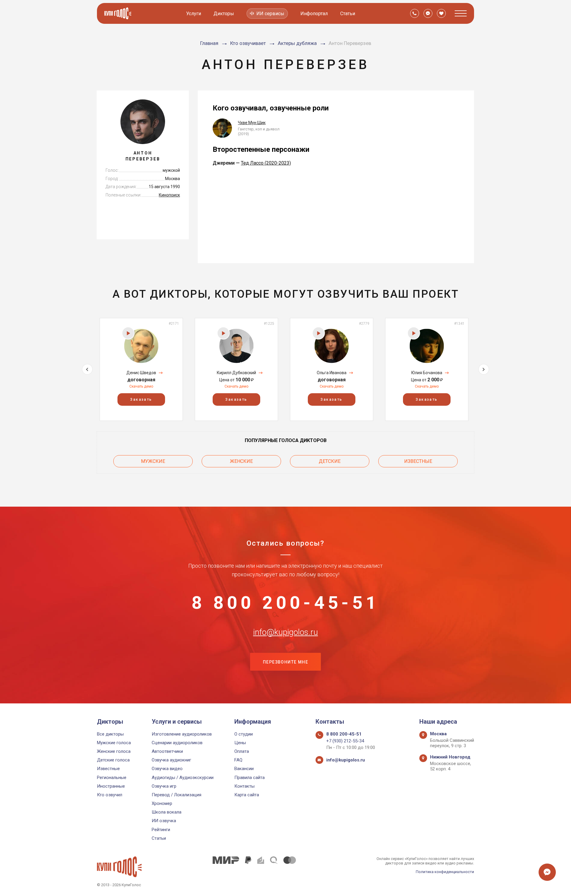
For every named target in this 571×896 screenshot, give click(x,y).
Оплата (241, 751)
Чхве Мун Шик (252, 122)
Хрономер (162, 803)
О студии (243, 734)
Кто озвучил (109, 794)
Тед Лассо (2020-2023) (266, 163)
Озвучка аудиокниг (171, 760)
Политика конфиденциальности (445, 872)
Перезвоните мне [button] (285, 662)
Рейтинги (161, 829)
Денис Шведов (141, 372)
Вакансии (244, 768)
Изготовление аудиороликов (182, 734)
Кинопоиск (169, 195)
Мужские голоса (114, 742)
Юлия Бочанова (426, 372)
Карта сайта (246, 794)
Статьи (347, 13)
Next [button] (483, 369)
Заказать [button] (141, 399)
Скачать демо (141, 386)
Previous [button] (87, 369)
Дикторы (224, 13)
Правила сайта (249, 777)
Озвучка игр (164, 786)
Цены (240, 742)
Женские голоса (114, 751)
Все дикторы (110, 734)
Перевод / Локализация (176, 794)
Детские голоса (113, 760)
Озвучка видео (167, 768)
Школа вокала (166, 812)
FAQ (238, 760)
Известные (418, 461)
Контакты (244, 786)
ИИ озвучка (164, 820)
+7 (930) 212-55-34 (345, 741)
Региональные (111, 777)
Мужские (153, 461)
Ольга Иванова (331, 372)
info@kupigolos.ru (285, 632)
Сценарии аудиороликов (177, 742)
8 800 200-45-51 (285, 603)
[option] (141, 369)
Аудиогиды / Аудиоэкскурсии (183, 777)
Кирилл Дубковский (236, 372)
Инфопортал (314, 13)
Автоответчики (167, 751)
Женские (241, 461)
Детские (330, 461)
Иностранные (111, 786)
